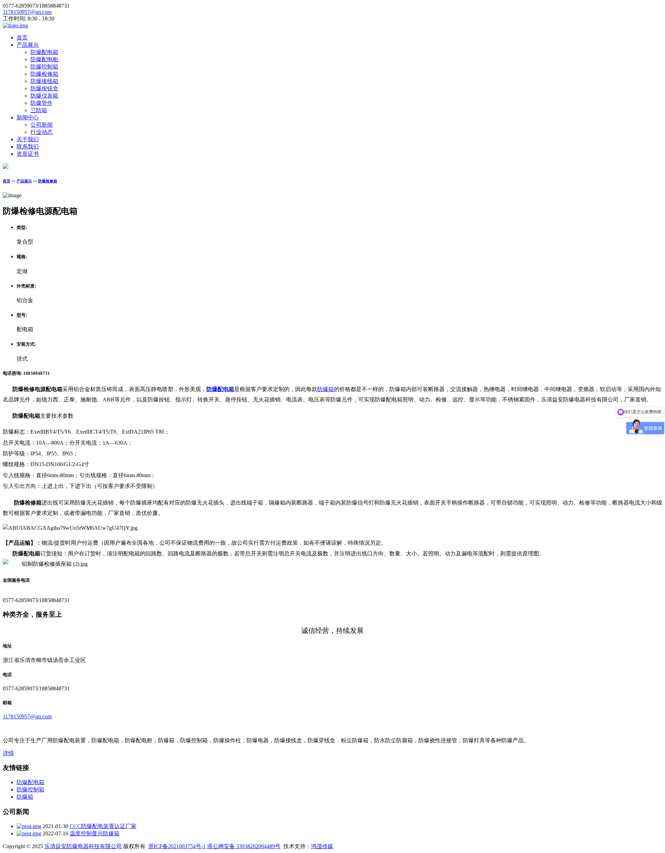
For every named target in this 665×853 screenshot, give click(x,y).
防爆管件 (41, 103)
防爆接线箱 (44, 81)
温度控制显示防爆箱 (94, 833)
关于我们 (28, 139)
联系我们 (28, 146)
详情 (8, 753)
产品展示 (28, 45)
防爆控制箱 (44, 67)
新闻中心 (28, 117)
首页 (22, 37)
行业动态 (41, 132)
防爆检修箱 (44, 74)
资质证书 (28, 154)
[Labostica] (15, 25)
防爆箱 (325, 389)
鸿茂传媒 (322, 846)
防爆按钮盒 (44, 88)
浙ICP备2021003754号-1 (177, 846)
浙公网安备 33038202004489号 (244, 846)
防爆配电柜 (44, 59)
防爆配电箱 (44, 52)
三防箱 (38, 110)
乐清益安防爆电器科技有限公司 (83, 846)
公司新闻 (41, 125)
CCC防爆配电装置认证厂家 (103, 826)
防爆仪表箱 (44, 96)
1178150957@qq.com (27, 12)
